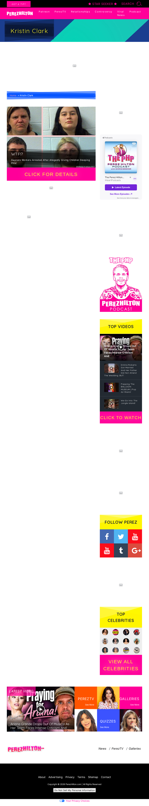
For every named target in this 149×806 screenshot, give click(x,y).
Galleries (135, 748)
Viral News (121, 13)
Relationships (80, 11)
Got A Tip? (19, 4)
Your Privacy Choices (77, 800)
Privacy (69, 777)
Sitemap (93, 777)
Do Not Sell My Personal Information (74, 790)
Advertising (55, 777)
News (102, 748)
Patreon (44, 11)
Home (13, 95)
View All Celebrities (121, 665)
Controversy (103, 11)
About (42, 777)
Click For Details (51, 174)
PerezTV (60, 11)
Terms (81, 777)
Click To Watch (120, 417)
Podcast (135, 11)
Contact (106, 777)
